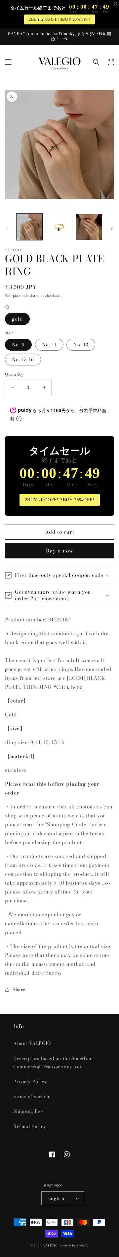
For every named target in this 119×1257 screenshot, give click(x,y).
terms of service (32, 1096)
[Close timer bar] (115, 4)
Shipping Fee (28, 1111)
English (56, 1198)
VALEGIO (50, 1245)
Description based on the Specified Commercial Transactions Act (53, 1062)
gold (17, 319)
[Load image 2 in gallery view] (59, 227)
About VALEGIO (32, 1043)
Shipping (13, 295)
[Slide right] (111, 228)
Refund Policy (29, 1126)
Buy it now (59, 550)
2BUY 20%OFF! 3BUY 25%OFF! (59, 19)
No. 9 (18, 344)
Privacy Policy (30, 1081)
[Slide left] (7, 228)
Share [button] (19, 989)
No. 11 (49, 344)
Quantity (14, 374)
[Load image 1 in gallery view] (29, 227)
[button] (8, 62)
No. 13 (80, 344)
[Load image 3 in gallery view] (89, 227)
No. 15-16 (23, 359)
